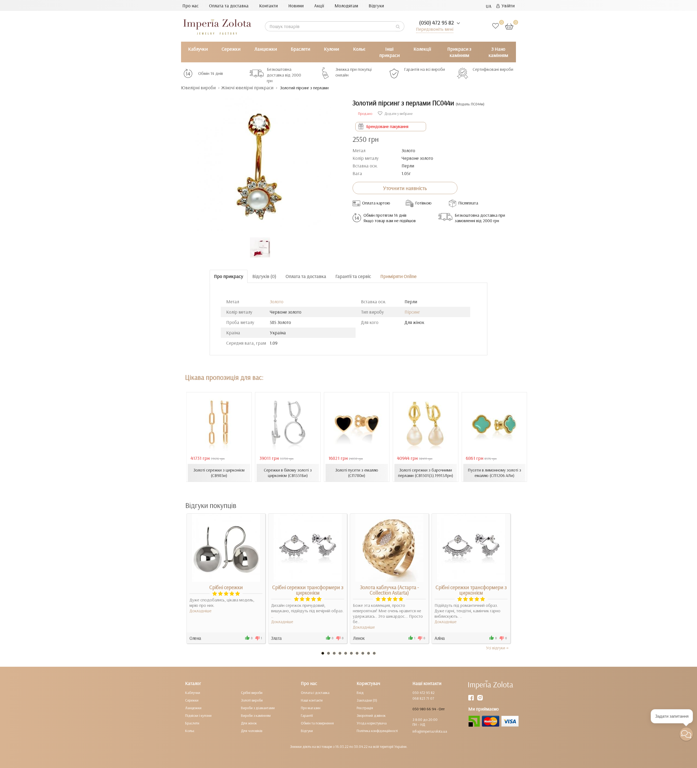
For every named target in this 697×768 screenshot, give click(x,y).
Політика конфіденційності (377, 730)
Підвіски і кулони (198, 715)
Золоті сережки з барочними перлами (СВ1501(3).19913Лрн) (425, 472)
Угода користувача (372, 723)
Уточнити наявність (405, 188)
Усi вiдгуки (495, 647)
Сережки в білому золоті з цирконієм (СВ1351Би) (288, 472)
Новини (296, 5)
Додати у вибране (398, 113)
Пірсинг (412, 312)
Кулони (331, 49)
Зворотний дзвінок (371, 715)
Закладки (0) (367, 700)
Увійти (507, 5)
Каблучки (198, 49)
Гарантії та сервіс (353, 276)
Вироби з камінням (256, 715)
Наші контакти (312, 700)
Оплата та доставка (229, 5)
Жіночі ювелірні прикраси (247, 87)
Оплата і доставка (315, 692)
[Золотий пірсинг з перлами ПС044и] (262, 161)
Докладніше (200, 610)
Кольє (359, 49)
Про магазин (310, 707)
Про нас (190, 5)
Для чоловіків (251, 730)
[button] (686, 734)
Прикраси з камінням (459, 52)
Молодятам (346, 5)
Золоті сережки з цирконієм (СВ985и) (218, 472)
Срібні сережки (226, 587)
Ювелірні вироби (198, 87)
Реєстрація (365, 707)
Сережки (231, 49)
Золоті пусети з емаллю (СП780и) (356, 472)
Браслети (300, 49)
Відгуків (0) (264, 276)
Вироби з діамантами (258, 707)
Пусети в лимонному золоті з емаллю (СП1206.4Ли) (494, 472)
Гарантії (307, 715)
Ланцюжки (265, 49)
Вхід (360, 692)
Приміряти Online (398, 276)
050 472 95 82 (423, 692)
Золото (276, 301)
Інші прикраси (389, 52)
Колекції (422, 49)
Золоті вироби (252, 700)
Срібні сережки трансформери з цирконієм (307, 590)
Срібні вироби (251, 692)
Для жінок (249, 723)
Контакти (268, 5)
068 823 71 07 (423, 698)
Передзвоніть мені (434, 29)
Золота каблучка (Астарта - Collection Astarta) (389, 590)
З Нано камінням (498, 52)
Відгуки (376, 5)
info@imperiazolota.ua (429, 731)
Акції (319, 5)
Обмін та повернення (317, 723)
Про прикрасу (228, 276)
